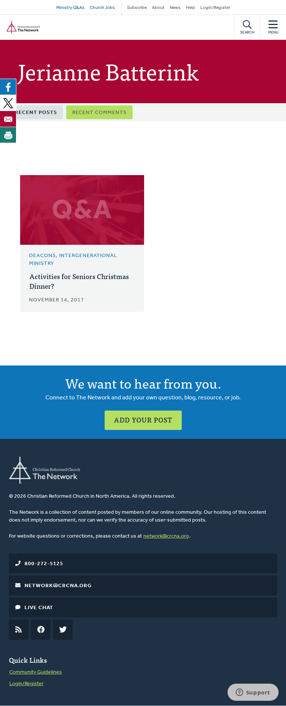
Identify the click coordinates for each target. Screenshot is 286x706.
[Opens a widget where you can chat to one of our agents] (253, 693)
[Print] (8, 135)
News (175, 8)
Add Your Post (143, 419)
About (158, 8)
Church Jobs (102, 8)
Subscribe (137, 8)
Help (190, 8)
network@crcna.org (166, 536)
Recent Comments (99, 112)
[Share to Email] (8, 119)
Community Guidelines (35, 672)
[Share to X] (8, 103)
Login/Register (215, 8)
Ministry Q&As (70, 8)
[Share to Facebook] (8, 87)
